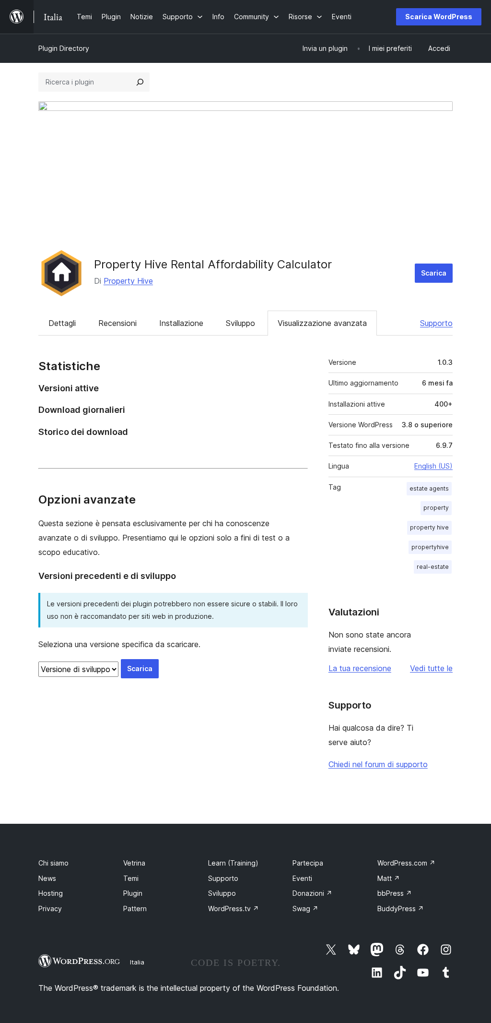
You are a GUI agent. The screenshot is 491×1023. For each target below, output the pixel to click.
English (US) (433, 466)
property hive (429, 527)
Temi (131, 878)
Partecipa (307, 863)
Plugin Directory (63, 48)
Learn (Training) (233, 863)
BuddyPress (400, 908)
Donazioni (312, 893)
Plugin (132, 893)
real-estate (433, 566)
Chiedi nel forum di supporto (378, 764)
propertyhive (430, 547)
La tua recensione (359, 668)
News (47, 878)
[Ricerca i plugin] (140, 82)
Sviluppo (240, 323)
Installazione (181, 323)
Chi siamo (53, 863)
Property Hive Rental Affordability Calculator (213, 264)
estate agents (429, 488)
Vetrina (134, 863)
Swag (305, 908)
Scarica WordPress (438, 16)
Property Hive (128, 281)
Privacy (50, 908)
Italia (137, 962)
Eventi (302, 878)
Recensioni (117, 323)
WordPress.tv (233, 908)
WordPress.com (406, 863)
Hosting (50, 893)
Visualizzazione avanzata (322, 323)
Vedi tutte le (431, 668)
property (436, 507)
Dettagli (62, 323)
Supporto (436, 323)
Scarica (433, 273)
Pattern (135, 908)
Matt (388, 878)
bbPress (394, 893)
